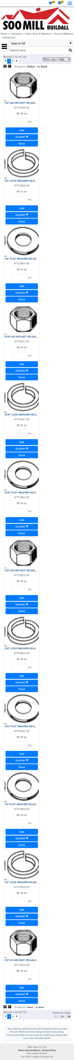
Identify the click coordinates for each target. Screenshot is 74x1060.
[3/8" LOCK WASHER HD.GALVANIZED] (22, 630)
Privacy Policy (49, 1050)
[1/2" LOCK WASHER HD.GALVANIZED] (22, 864)
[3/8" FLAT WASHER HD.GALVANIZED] (22, 708)
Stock (21, 143)
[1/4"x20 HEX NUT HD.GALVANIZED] (22, 85)
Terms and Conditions (29, 1050)
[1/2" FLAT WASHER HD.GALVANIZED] (22, 786)
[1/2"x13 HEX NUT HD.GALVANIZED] (22, 942)
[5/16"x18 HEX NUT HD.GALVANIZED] (22, 319)
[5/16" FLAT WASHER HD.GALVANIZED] (22, 474)
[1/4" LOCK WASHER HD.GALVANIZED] (22, 163)
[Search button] (70, 50)
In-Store (42, 66)
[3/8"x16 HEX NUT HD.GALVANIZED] (22, 552)
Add (21, 130)
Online (30, 66)
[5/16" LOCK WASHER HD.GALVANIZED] (22, 396)
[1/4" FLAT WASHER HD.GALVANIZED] (22, 241)
